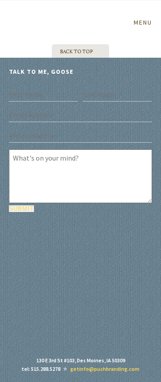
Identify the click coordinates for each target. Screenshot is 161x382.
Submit (21, 208)
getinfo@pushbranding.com (105, 368)
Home (23, 13)
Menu (143, 22)
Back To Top (76, 51)
